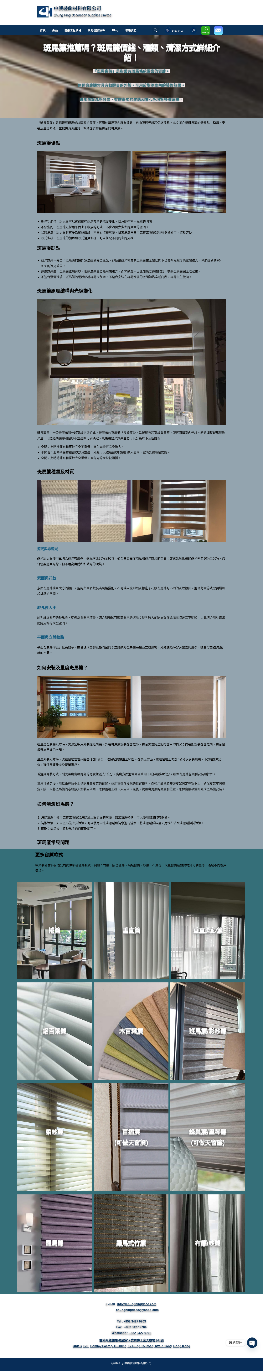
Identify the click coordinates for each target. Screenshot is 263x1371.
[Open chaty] (252, 1342)
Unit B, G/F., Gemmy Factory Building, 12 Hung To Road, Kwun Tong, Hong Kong (131, 1346)
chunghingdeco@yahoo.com (137, 1310)
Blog (115, 30)
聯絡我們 (131, 30)
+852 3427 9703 (135, 1321)
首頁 (43, 30)
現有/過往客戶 (97, 30)
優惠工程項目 (72, 30)
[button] (155, 28)
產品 (55, 30)
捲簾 (54, 930)
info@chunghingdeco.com (136, 1304)
